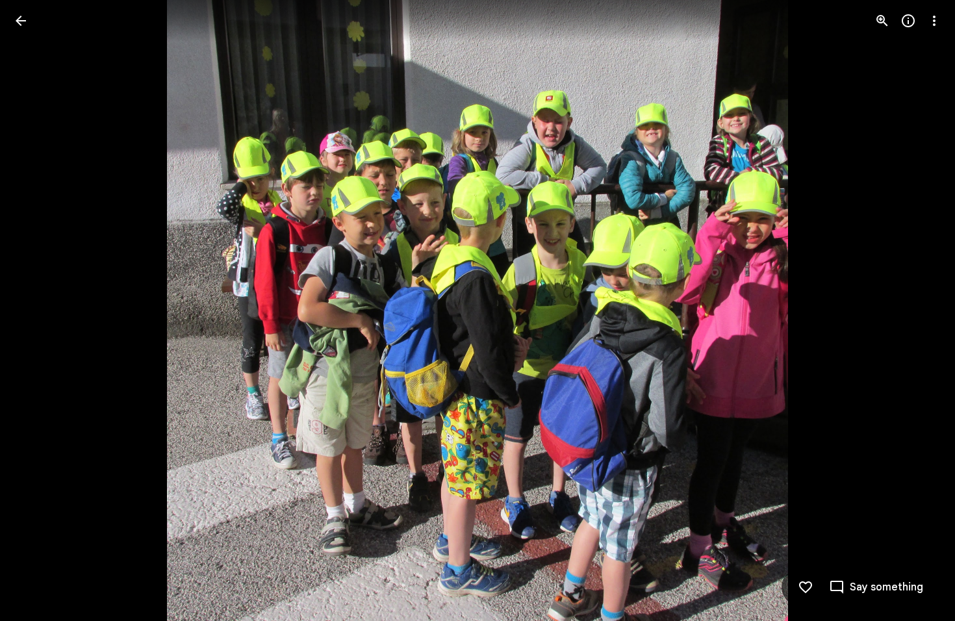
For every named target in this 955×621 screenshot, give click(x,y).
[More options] (934, 21)
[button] (918, 310)
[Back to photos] (20, 20)
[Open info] (908, 21)
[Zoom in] (882, 21)
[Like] (805, 587)
